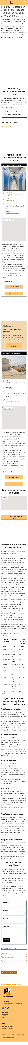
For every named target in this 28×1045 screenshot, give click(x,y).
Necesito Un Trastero (12, 111)
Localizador (5, 1014)
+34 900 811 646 (10, 200)
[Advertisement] (13, 63)
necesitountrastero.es (12, 213)
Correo (5, 910)
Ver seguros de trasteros (14, 345)
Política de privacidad (7, 1026)
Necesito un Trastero (12, 115)
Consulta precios (14, 286)
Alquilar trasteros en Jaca (11, 126)
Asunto (5, 918)
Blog (3, 1017)
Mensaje (6, 926)
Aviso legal (4, 1025)
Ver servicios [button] (9, 281)
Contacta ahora (14, 293)
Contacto (4, 1015)
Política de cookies (7, 1028)
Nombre (6, 902)
